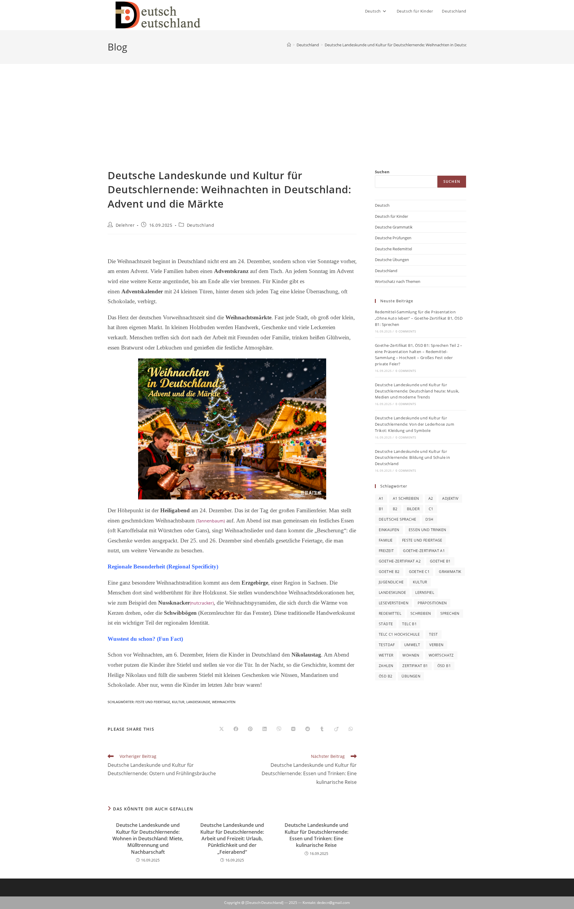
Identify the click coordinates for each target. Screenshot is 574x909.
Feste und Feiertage (152, 702)
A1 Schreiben (406, 498)
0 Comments (406, 331)
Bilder (413, 508)
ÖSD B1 (444, 665)
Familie (386, 540)
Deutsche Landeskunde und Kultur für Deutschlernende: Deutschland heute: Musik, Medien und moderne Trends (417, 391)
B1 (381, 508)
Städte (386, 623)
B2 (395, 508)
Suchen (382, 171)
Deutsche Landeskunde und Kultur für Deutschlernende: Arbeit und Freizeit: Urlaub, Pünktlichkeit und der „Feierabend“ (232, 838)
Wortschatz (441, 655)
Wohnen (410, 655)
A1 (381, 498)
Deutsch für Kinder (391, 216)
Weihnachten (224, 702)
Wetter (386, 655)
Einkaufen (389, 529)
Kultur (178, 702)
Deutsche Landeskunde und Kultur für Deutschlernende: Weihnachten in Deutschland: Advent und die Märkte (422, 44)
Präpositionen (432, 603)
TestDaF (387, 644)
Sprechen (449, 613)
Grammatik (450, 571)
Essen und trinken (427, 529)
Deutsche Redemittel (393, 249)
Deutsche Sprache (397, 519)
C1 (431, 508)
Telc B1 (409, 623)
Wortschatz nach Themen (397, 281)
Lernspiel (424, 592)
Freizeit (386, 550)
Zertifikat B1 (415, 665)
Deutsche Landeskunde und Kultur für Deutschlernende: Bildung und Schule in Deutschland (412, 458)
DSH (429, 519)
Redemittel (390, 613)
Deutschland (200, 225)
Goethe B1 (440, 561)
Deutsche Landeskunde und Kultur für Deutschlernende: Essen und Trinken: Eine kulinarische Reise (316, 835)
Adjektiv (450, 498)
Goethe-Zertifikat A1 (424, 550)
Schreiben (420, 613)
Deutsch (382, 205)
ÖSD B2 (385, 676)
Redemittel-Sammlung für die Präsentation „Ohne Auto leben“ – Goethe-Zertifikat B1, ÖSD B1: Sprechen (418, 318)
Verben (436, 644)
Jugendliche (391, 582)
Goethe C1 (419, 571)
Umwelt (412, 644)
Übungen (411, 676)
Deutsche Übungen (392, 259)
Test (433, 634)
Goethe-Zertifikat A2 (400, 561)
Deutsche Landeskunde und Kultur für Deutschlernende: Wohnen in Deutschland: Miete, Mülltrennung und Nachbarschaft (147, 838)
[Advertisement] (287, 123)
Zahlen (386, 665)
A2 (430, 498)
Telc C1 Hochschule (399, 634)
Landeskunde (198, 702)
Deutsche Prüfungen (393, 237)
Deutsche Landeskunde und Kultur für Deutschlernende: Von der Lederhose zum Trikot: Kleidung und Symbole (414, 424)
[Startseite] (289, 44)
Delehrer (125, 225)
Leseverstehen (393, 603)
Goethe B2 (389, 571)
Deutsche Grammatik (394, 227)
